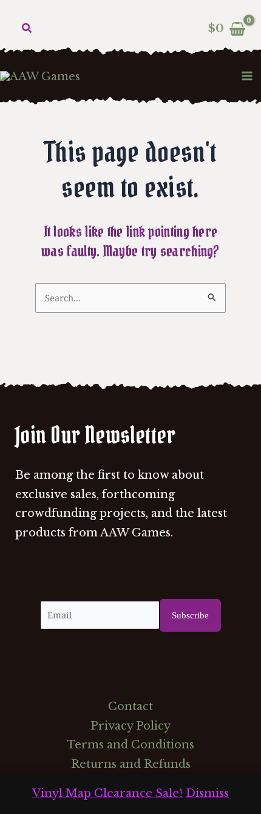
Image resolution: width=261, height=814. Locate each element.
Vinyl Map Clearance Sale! (107, 793)
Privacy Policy (130, 726)
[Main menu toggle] (247, 75)
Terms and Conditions (130, 744)
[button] (27, 28)
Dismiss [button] (207, 793)
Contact (130, 706)
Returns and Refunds (131, 764)
